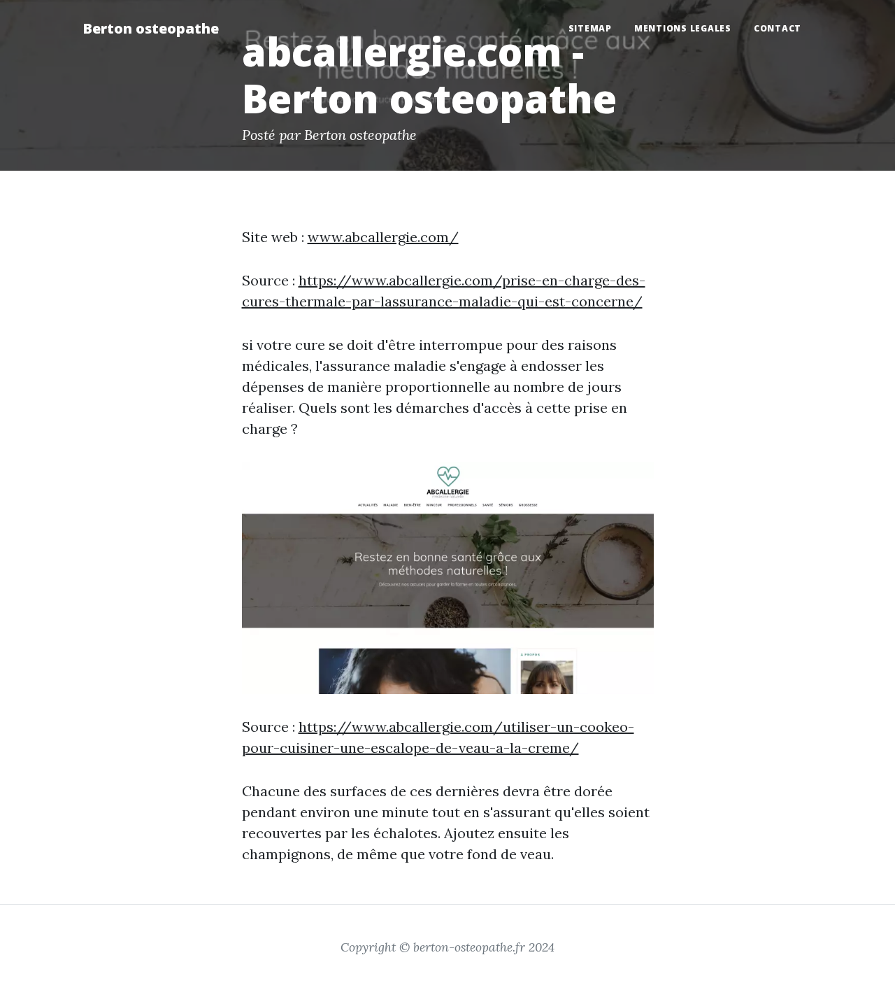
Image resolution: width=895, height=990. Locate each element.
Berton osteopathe (151, 28)
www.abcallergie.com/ (383, 237)
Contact (777, 28)
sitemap (590, 28)
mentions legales (682, 28)
